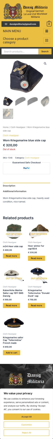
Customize (26, 424)
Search (45, 51)
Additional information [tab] (14, 191)
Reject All (26, 432)
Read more (11, 256)
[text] (26, 199)
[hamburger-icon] (46, 31)
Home (6, 127)
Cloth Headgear (17, 127)
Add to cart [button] (11, 352)
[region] (26, 414)
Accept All (26, 416)
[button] (45, 63)
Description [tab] (9, 185)
